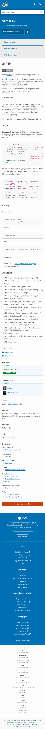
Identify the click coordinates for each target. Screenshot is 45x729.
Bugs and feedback (22, 599)
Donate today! (22, 536)
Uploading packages (21, 555)
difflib (9, 74)
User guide (21, 558)
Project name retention (21, 561)
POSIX (7, 481)
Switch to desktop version (22, 641)
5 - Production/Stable (13, 450)
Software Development (13, 494)
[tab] (22, 42)
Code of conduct (21, 628)
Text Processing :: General (14, 497)
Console (8, 456)
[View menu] (34, 4)
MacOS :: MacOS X (11, 476)
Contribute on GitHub (22, 602)
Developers (9, 463)
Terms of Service (21, 622)
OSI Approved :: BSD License (15, 469)
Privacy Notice (21, 631)
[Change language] (40, 4)
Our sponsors (22, 587)
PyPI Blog (22, 575)
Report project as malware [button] (22, 504)
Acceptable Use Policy (21, 634)
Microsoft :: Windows (12, 479)
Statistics (23, 581)
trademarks (10, 722)
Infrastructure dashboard (21, 578)
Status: (23, 531)
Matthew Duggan (14, 404)
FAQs (22, 564)
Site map (34, 724)
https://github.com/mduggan (25, 263)
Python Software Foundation (21, 524)
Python (7, 488)
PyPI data (6, 366)
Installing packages (21, 552)
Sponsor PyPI (22, 608)
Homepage (9, 352)
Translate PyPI (21, 605)
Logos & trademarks (22, 584)
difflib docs (8, 137)
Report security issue (22, 625)
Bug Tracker (9, 356)
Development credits (21, 610)
